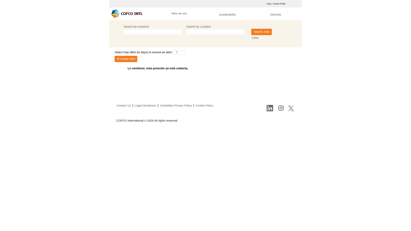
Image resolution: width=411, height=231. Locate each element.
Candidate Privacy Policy (176, 105)
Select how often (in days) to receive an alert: (143, 52)
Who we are (179, 13)
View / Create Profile (276, 4)
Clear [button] (255, 37)
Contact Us (124, 105)
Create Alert (127, 58)
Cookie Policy (204, 105)
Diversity (275, 14)
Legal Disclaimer (145, 105)
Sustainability (227, 14)
